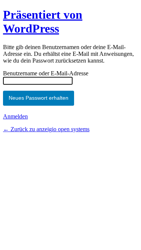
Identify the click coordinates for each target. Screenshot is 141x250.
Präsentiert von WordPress (42, 21)
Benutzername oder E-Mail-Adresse (45, 73)
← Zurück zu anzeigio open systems (46, 129)
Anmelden (15, 116)
